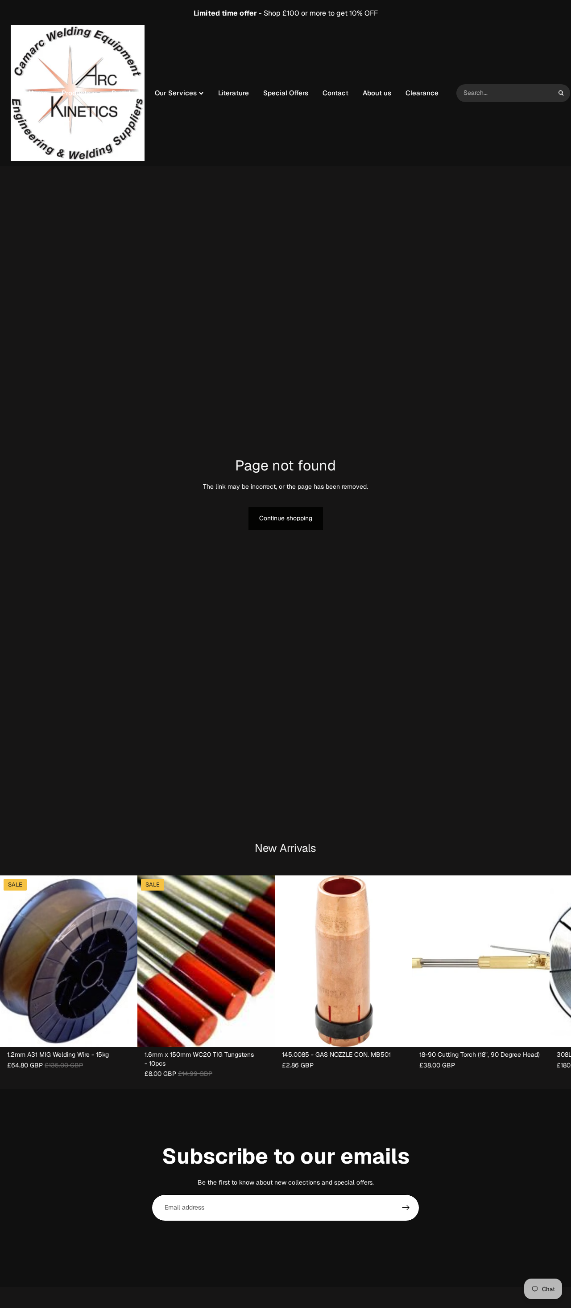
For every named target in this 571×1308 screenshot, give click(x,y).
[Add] (124, 1033)
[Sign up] (406, 1207)
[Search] (561, 93)
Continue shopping (285, 518)
